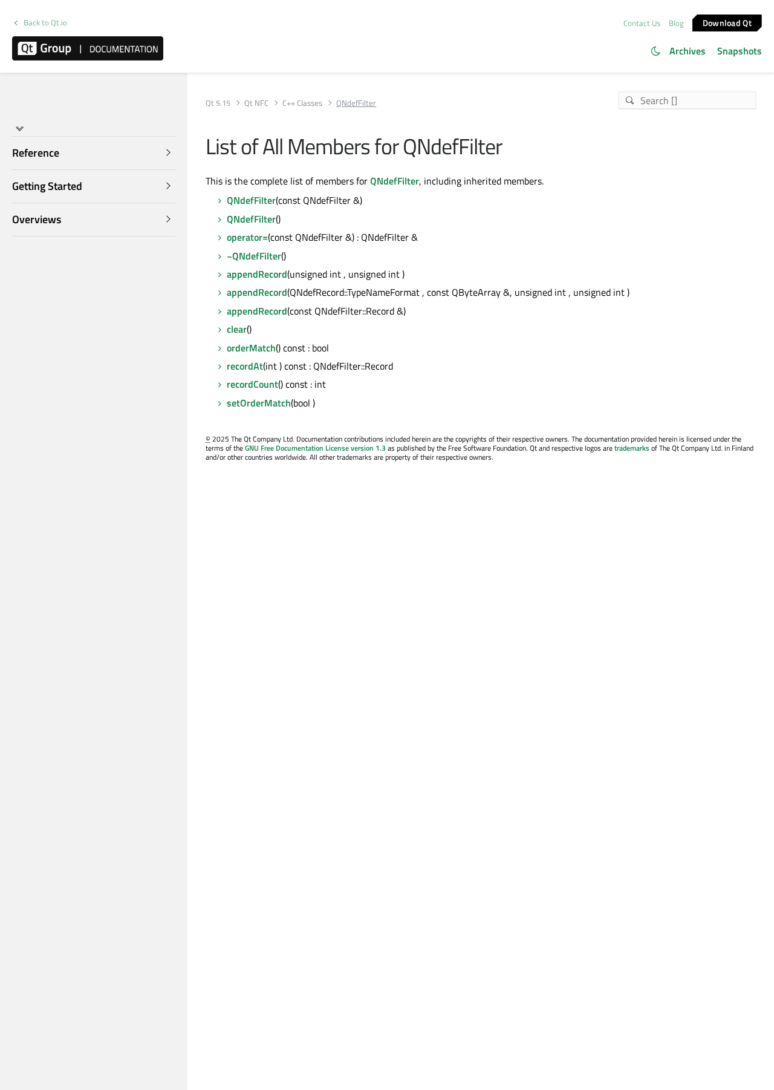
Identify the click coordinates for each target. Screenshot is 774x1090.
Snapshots (739, 51)
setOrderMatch (259, 403)
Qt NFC (256, 103)
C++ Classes (302, 103)
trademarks (631, 448)
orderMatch (251, 348)
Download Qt (727, 22)
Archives (687, 51)
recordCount (252, 384)
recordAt (245, 366)
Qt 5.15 (218, 103)
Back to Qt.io (45, 23)
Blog (676, 23)
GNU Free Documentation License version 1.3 (315, 448)
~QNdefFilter (254, 256)
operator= (247, 237)
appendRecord (257, 274)
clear (237, 329)
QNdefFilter (394, 181)
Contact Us (641, 23)
